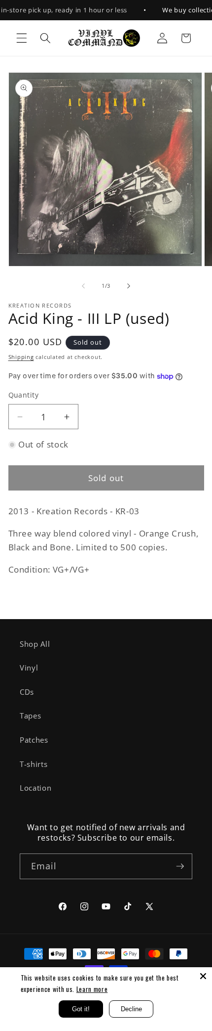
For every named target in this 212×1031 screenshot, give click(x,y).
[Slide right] (129, 286)
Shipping (21, 356)
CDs (27, 692)
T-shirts (33, 764)
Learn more (92, 989)
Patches (34, 740)
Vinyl (29, 668)
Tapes (30, 716)
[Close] (203, 976)
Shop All (35, 644)
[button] (22, 38)
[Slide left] (83, 286)
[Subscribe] (180, 866)
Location (35, 788)
